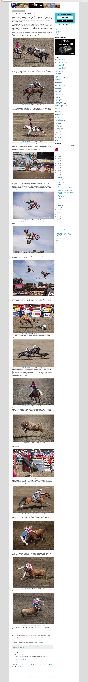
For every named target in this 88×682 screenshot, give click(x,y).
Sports (21, 647)
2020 (58, 165)
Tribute (57, 132)
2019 (58, 167)
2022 (58, 161)
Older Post (50, 664)
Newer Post (15, 664)
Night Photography (60, 103)
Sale (57, 119)
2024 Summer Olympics (61, 70)
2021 (58, 163)
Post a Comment (17, 662)
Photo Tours (58, 109)
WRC (57, 140)
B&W (57, 76)
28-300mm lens (29, 67)
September (60, 182)
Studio (57, 125)
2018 (58, 168)
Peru (57, 108)
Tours (57, 129)
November (60, 179)
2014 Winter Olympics (60, 62)
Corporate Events (60, 80)
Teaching (58, 126)
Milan (57, 97)
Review (57, 116)
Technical (58, 128)
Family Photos (59, 85)
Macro (57, 96)
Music (57, 100)
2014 (58, 175)
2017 (58, 170)
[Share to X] (38, 646)
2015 (58, 174)
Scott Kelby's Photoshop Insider (64, 233)
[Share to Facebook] (39, 646)
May (59, 200)
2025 (58, 156)
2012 (58, 211)
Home (32, 664)
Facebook (38, 642)
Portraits (58, 111)
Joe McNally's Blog (61, 229)
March (59, 203)
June (59, 198)
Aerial (57, 73)
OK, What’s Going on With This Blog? (64, 234)
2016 (58, 172)
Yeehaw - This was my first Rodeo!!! (65, 190)
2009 (58, 216)
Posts (58, 240)
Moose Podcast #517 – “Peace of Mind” (64, 225)
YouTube (58, 32)
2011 (58, 212)
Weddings (58, 135)
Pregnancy (58, 112)
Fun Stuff (17, 647)
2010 (58, 214)
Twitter (57, 34)
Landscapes (58, 94)
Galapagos (58, 88)
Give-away (58, 90)
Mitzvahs (58, 99)
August (59, 184)
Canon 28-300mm (40, 27)
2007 (58, 219)
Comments (59, 242)
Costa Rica (58, 82)
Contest (58, 79)
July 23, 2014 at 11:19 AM (20, 659)
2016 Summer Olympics (61, 64)
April (59, 201)
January (59, 207)
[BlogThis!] (36, 646)
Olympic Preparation (60, 105)
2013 (58, 209)
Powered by (61, 24)
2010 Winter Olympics (60, 59)
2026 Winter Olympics (60, 71)
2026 (58, 154)
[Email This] (35, 646)
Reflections (58, 114)
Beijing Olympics (59, 77)
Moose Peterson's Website (62, 224)
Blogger (60, 676)
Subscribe (65, 20)
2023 (58, 160)
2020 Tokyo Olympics (60, 67)
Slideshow (58, 122)
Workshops (58, 138)
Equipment (58, 83)
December (60, 177)
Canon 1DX (23, 29)
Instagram (58, 31)
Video (57, 134)
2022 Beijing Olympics (60, 68)
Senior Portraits (59, 120)
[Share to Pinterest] (40, 646)
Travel (24, 647)
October (59, 180)
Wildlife (57, 137)
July (59, 186)
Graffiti (57, 91)
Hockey (57, 93)
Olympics (58, 106)
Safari (57, 117)
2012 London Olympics (61, 60)
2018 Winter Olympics (60, 65)
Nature (57, 102)
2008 (58, 218)
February (60, 205)
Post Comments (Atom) (23, 666)
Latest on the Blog (60, 230)
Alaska (57, 74)
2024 (58, 158)
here (43, 635)
